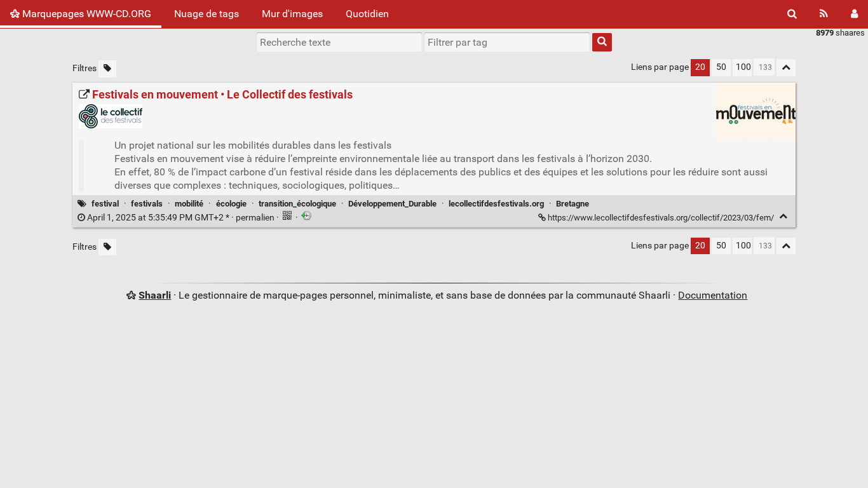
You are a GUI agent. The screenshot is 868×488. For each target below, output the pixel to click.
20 (700, 67)
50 (721, 67)
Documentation (712, 295)
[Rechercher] (792, 14)
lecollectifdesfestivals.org (496, 203)
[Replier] (783, 216)
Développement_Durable (392, 203)
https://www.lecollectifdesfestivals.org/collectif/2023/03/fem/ (661, 217)
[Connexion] (854, 14)
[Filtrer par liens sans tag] (107, 69)
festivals (147, 203)
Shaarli (155, 295)
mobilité (189, 203)
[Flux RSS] (824, 14)
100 (743, 67)
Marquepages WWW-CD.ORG (85, 14)
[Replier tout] (786, 67)
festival (105, 203)
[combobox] (507, 41)
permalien (180, 217)
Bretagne (572, 203)
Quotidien (367, 14)
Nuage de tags (206, 14)
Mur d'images (292, 14)
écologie (231, 203)
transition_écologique (297, 203)
